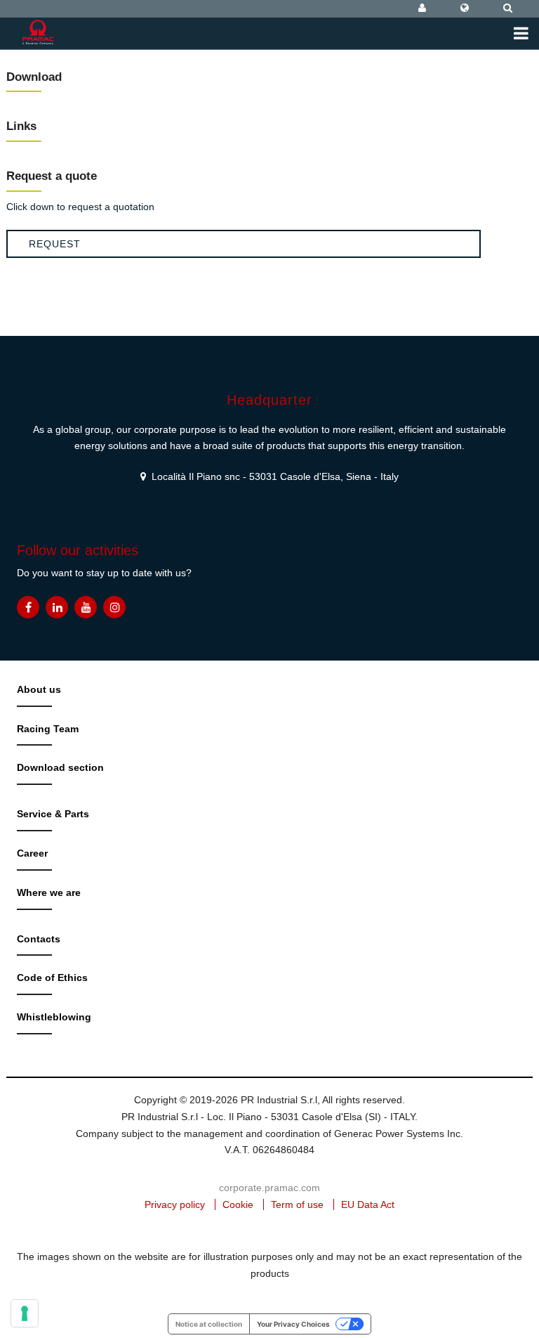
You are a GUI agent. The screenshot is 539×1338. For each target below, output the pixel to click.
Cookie (237, 1204)
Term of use (297, 1204)
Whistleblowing (54, 1016)
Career (32, 853)
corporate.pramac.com (269, 1187)
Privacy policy (175, 1204)
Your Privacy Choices (293, 1324)
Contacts (38, 938)
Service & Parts (53, 813)
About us (39, 689)
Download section (60, 767)
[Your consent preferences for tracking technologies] (24, 1313)
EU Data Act (367, 1204)
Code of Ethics (52, 977)
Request (55, 243)
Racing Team (48, 728)
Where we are (49, 892)
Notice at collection (208, 1324)
